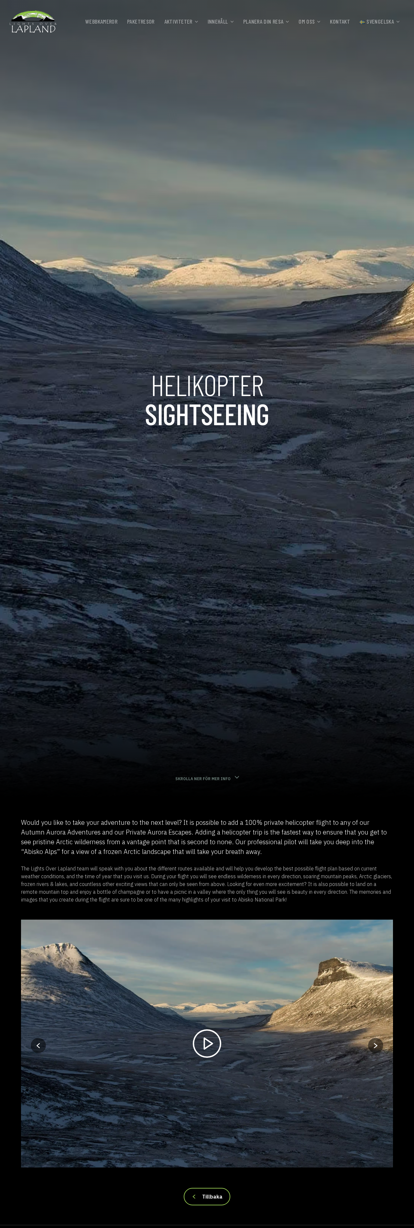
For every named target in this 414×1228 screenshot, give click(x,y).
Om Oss (307, 21)
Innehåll (218, 21)
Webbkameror (101, 21)
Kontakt (340, 21)
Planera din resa (263, 21)
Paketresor (141, 21)
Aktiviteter (178, 21)
